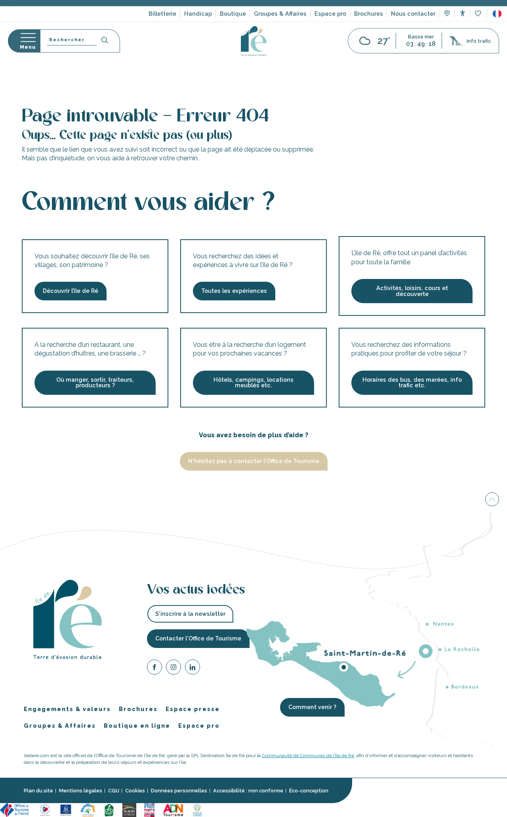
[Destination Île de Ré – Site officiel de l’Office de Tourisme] (253, 54)
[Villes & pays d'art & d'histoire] (149, 809)
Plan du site (38, 791)
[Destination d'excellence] (45, 809)
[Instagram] (173, 668)
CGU (113, 791)
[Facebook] (154, 668)
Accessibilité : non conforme (248, 791)
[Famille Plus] (87, 809)
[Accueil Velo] (108, 809)
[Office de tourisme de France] (15, 809)
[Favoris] (478, 27)
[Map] (447, 27)
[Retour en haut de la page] (492, 499)
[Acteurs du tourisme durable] (197, 809)
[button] (497, 27)
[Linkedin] (192, 668)
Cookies (135, 791)
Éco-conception (308, 791)
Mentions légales (80, 791)
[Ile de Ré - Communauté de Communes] (129, 809)
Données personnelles (179, 791)
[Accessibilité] (462, 27)
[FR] (497, 27)
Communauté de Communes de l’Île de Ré (308, 755)
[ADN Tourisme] (173, 809)
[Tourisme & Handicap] (65, 809)
